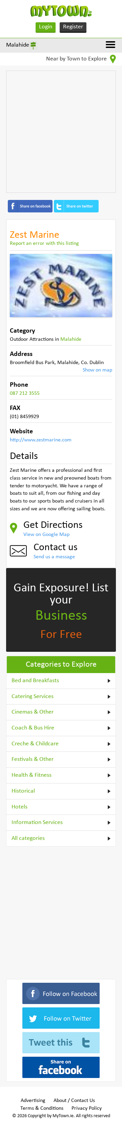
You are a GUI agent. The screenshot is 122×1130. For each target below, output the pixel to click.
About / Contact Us (74, 1100)
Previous (20, 285)
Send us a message (54, 557)
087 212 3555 (25, 393)
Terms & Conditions (41, 1108)
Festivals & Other (33, 759)
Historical (23, 791)
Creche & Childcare (35, 744)
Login (45, 27)
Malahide (17, 45)
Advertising (33, 1100)
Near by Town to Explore (77, 59)
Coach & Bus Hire (33, 728)
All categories (28, 838)
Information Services (37, 822)
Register (73, 27)
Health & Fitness (32, 775)
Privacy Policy (87, 1108)
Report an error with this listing (44, 243)
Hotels (19, 807)
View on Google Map (46, 534)
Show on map (97, 370)
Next (102, 285)
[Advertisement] (61, 131)
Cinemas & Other (33, 712)
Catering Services (33, 696)
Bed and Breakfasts (35, 680)
